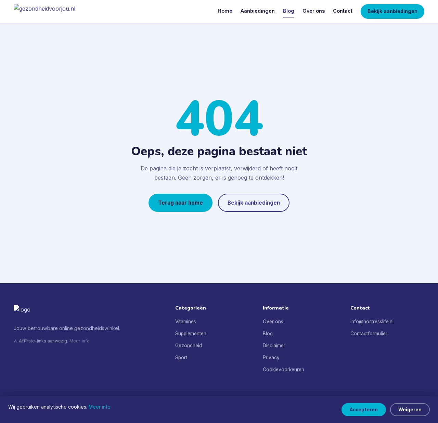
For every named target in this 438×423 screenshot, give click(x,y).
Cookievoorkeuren (283, 369)
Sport (181, 357)
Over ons (313, 11)
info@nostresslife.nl (372, 321)
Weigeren (410, 409)
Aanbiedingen (258, 11)
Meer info (79, 340)
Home (225, 11)
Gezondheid (188, 345)
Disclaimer (274, 345)
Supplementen (190, 333)
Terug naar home (180, 203)
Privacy (271, 357)
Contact (342, 11)
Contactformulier (368, 333)
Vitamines (185, 321)
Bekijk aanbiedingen (392, 11)
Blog (288, 11)
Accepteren (364, 409)
